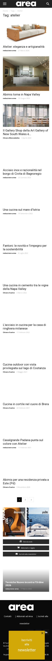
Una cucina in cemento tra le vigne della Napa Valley (25, 287)
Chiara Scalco (9, 293)
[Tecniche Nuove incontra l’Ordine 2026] (26, 577)
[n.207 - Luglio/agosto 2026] (14, 522)
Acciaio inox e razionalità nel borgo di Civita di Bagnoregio (22, 171)
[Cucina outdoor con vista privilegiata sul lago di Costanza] (26, 349)
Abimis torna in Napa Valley (21, 94)
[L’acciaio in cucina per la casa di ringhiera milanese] (26, 310)
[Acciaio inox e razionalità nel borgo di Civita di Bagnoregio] (26, 155)
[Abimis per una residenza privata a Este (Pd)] (26, 464)
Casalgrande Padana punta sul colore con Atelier (23, 441)
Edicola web (27, 542)
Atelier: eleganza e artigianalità (23, 46)
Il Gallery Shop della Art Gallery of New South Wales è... (25, 132)
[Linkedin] (46, 632)
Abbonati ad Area (25, 616)
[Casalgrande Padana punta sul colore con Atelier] (26, 425)
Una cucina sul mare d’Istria (21, 209)
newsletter (27, 650)
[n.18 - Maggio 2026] (38, 522)
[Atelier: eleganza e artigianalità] (26, 31)
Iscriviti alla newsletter (27, 554)
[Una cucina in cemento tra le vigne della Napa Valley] (26, 270)
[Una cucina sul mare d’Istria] (26, 194)
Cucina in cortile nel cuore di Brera (26, 404)
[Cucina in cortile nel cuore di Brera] (26, 389)
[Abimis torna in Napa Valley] (26, 73)
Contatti (7, 616)
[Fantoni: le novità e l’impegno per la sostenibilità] (26, 230)
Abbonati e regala (28, 548)
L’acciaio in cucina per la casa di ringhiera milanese (24, 326)
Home (5, 11)
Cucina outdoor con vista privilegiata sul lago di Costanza (24, 366)
